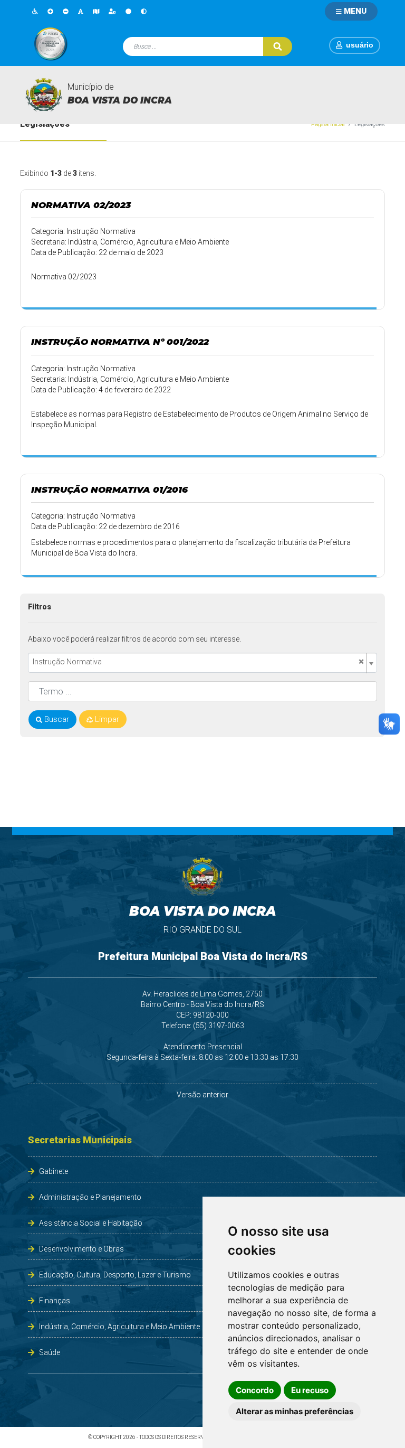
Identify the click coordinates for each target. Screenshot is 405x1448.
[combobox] (202, 663)
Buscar (55, 719)
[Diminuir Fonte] (66, 11)
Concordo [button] (255, 1390)
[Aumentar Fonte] (50, 11)
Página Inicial (327, 124)
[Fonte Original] (81, 11)
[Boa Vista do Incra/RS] (44, 95)
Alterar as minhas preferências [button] (294, 1411)
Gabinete (53, 1171)
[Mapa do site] (96, 11)
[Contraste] (144, 11)
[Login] (341, 45)
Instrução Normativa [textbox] (198, 661)
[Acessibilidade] (35, 11)
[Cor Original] (128, 11)
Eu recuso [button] (310, 1390)
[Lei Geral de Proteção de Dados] (112, 11)
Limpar (106, 719)
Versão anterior (202, 1094)
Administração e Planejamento (90, 1197)
